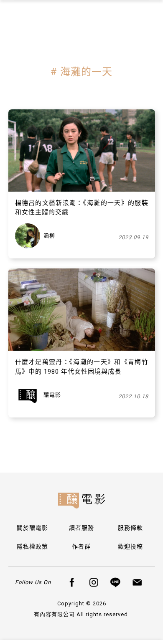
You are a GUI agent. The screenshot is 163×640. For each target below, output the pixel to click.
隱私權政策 (32, 546)
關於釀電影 (32, 527)
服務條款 (130, 527)
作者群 (81, 546)
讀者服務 (81, 527)
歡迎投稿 (130, 546)
